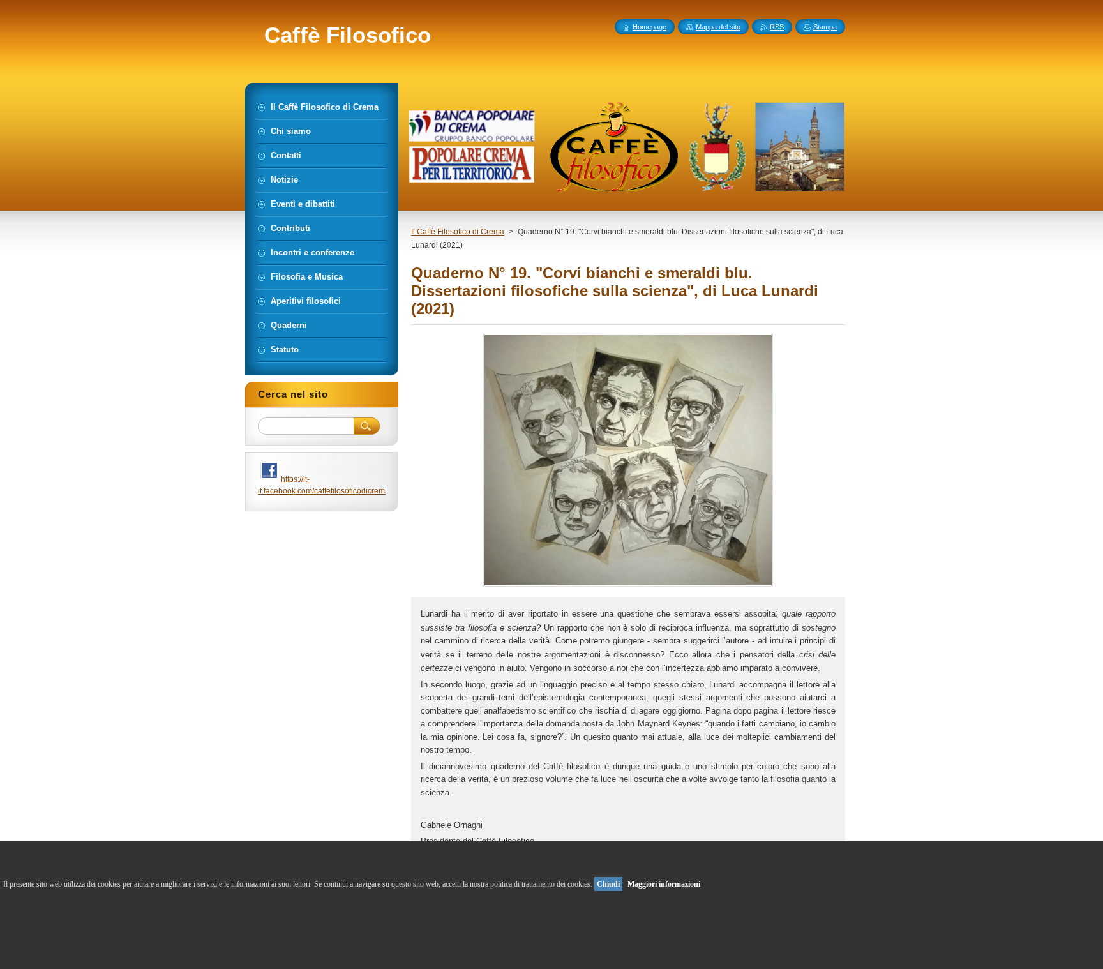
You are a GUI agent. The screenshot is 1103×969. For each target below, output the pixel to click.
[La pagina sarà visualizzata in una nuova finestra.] (628, 586)
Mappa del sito (718, 27)
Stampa (825, 27)
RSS (777, 27)
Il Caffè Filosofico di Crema (457, 232)
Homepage (649, 27)
